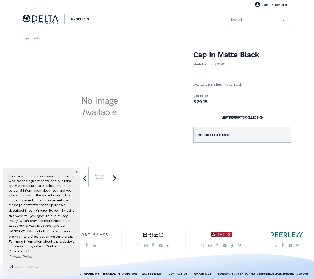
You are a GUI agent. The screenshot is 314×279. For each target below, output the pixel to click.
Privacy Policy (21, 256)
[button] (24, 266)
